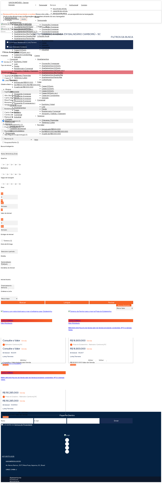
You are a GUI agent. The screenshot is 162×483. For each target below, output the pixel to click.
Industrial (45, 50)
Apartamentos (47, 40)
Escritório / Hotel (48, 104)
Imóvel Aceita (5, 280)
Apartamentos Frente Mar (52, 77)
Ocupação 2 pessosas (50, 63)
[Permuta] (7, 288)
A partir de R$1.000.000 (51, 134)
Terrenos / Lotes (48, 122)
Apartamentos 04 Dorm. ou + (53, 70)
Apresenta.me (15, 478)
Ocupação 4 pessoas (50, 27)
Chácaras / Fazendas (50, 120)
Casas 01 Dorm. (48, 86)
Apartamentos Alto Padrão (52, 73)
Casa (39, 82)
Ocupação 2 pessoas (50, 25)
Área (2, 187)
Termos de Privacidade (23, 425)
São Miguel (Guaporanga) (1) (16, 135)
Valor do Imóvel (6, 213)
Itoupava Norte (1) (12, 142)
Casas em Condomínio (51, 95)
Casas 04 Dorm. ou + (50, 93)
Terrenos (40, 116)
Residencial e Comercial (51, 111)
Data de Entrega (7, 244)
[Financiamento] (7, 286)
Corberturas (46, 79)
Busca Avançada (124, 305)
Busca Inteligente (7, 146)
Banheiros (4, 168)
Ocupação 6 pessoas (50, 29)
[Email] (67, 448)
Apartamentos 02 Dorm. (51, 66)
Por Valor (40, 125)
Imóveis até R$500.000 (51, 129)
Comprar (6, 365)
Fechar (111, 302)
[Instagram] (67, 452)
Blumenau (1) (9, 139)
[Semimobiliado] (6, 262)
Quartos (4, 158)
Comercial (46, 47)
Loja (43, 107)
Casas (44, 43)
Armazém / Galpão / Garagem (54, 113)
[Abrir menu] (2, 14)
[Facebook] (67, 440)
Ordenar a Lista (6, 291)
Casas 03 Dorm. (48, 91)
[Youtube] (67, 444)
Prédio (44, 109)
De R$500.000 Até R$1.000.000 (55, 131)
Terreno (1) (7, 241)
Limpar (67, 302)
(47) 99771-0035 (8, 456)
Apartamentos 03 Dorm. (51, 68)
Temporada (42, 20)
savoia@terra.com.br (13, 461)
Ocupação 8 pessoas (50, 31)
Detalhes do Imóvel (8, 268)
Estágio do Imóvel (7, 234)
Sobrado (45, 45)
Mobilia (3, 256)
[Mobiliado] (6, 264)
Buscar (23, 302)
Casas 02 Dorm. (48, 88)
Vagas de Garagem (7, 178)
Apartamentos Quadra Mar (52, 75)
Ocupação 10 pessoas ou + (52, 34)
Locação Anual (43, 36)
